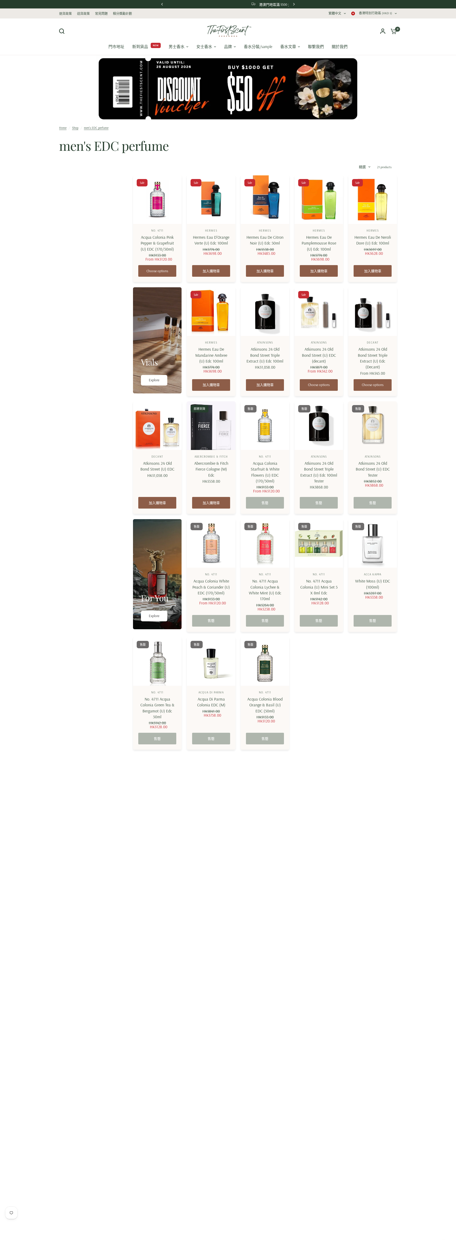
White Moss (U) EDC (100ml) (372, 583)
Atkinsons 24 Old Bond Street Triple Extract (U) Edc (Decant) (372, 357)
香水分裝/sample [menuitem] (258, 46)
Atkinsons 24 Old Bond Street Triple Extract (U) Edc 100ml (264, 355)
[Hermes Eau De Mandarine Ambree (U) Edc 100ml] (211, 311)
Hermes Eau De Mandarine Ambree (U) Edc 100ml (211, 355)
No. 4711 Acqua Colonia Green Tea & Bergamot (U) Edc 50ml (157, 707)
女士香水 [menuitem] (204, 46)
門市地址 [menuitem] (116, 46)
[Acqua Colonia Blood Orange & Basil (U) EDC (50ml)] (265, 661)
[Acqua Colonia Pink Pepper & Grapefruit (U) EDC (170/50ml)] (157, 199)
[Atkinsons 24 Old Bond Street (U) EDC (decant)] (318, 311)
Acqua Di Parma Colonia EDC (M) (211, 701)
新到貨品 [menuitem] (140, 46)
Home (62, 128)
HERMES (211, 230)
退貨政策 (65, 14)
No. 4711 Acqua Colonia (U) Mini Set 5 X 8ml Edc (319, 586)
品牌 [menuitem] (228, 46)
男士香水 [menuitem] (176, 46)
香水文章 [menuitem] (288, 46)
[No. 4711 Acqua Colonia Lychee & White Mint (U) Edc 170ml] (265, 543)
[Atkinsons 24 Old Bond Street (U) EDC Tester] (372, 425)
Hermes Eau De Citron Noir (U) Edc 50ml (264, 240)
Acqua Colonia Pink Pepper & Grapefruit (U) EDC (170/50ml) (157, 243)
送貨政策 (83, 14)
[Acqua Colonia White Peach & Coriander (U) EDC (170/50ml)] (211, 543)
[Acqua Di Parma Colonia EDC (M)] (211, 661)
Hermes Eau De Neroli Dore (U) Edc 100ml (372, 240)
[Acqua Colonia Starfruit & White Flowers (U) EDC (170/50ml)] (265, 425)
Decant (372, 342)
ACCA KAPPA (372, 574)
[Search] (63, 31)
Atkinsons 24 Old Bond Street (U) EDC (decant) (319, 355)
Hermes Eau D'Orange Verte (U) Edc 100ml (211, 240)
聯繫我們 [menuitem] (316, 46)
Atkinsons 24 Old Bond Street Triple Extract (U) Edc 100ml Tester (318, 472)
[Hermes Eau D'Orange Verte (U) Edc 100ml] (211, 199)
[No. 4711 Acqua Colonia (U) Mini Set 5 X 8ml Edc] (318, 543)
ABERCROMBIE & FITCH (211, 456)
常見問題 (101, 14)
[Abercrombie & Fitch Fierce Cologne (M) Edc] (211, 425)
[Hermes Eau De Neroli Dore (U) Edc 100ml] (372, 199)
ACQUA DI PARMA (211, 692)
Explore (154, 380)
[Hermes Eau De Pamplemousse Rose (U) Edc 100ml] (318, 199)
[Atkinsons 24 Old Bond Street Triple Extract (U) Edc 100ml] (265, 311)
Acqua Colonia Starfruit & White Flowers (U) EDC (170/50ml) (265, 472)
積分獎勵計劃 (122, 14)
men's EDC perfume (96, 128)
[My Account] (383, 31)
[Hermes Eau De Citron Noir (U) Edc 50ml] (265, 199)
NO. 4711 (157, 230)
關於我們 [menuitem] (340, 46)
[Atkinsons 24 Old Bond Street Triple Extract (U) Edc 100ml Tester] (318, 425)
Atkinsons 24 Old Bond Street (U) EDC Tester (373, 469)
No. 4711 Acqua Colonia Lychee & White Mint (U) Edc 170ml (265, 589)
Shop (75, 128)
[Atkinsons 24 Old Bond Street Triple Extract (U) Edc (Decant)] (372, 311)
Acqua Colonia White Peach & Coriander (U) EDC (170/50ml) (211, 586)
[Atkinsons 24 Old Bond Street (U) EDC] (157, 425)
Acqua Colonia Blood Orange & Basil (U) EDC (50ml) (265, 704)
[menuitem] (66, 13)
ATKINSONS (265, 342)
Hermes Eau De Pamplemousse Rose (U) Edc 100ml (319, 243)
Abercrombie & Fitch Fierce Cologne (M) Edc (211, 469)
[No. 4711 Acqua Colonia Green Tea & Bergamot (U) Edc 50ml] (157, 661)
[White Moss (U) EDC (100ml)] (372, 543)
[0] (392, 31)
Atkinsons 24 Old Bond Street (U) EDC (157, 466)
